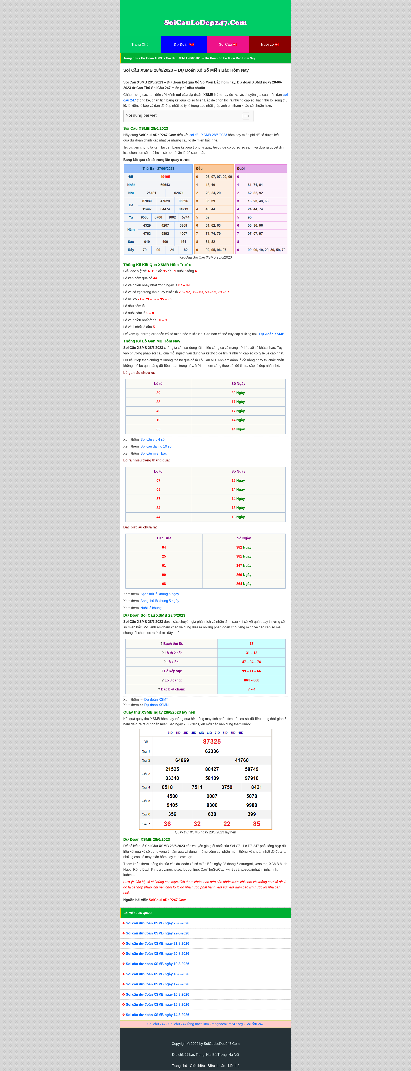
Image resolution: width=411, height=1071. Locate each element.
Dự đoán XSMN (156, 705)
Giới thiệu (197, 1066)
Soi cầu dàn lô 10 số (155, 446)
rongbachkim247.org (227, 1024)
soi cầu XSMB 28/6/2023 (208, 135)
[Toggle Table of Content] (244, 116)
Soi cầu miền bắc (153, 453)
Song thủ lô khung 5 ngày (159, 601)
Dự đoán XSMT (156, 699)
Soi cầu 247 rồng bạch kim (188, 1024)
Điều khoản (216, 1066)
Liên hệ (233, 1066)
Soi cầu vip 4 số (152, 439)
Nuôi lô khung (151, 608)
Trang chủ (131, 58)
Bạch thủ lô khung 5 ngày (159, 594)
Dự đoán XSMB (271, 334)
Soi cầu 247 (156, 1024)
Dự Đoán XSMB (152, 58)
